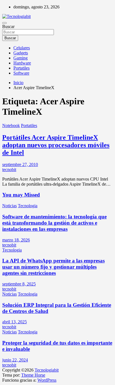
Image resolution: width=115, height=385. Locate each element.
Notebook (11, 125)
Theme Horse (33, 375)
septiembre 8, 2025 (19, 284)
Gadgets (20, 52)
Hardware (22, 63)
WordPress (46, 380)
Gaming (20, 58)
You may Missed (21, 195)
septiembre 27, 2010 (20, 164)
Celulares (21, 47)
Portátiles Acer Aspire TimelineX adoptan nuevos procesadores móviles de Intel (55, 145)
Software (21, 73)
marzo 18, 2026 (16, 240)
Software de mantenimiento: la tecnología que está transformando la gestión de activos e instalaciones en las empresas (54, 223)
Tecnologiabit (47, 370)
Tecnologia (27, 205)
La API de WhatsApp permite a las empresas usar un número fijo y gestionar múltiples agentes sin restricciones (53, 267)
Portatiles (21, 68)
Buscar (8, 26)
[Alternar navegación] (4, 23)
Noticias (9, 205)
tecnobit (9, 169)
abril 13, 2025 (14, 321)
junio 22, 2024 (15, 360)
